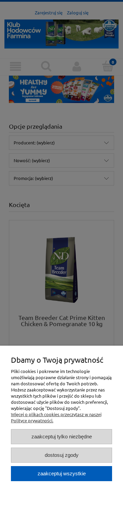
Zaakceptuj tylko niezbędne (61, 436)
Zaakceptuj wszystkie (62, 473)
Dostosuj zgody (62, 455)
